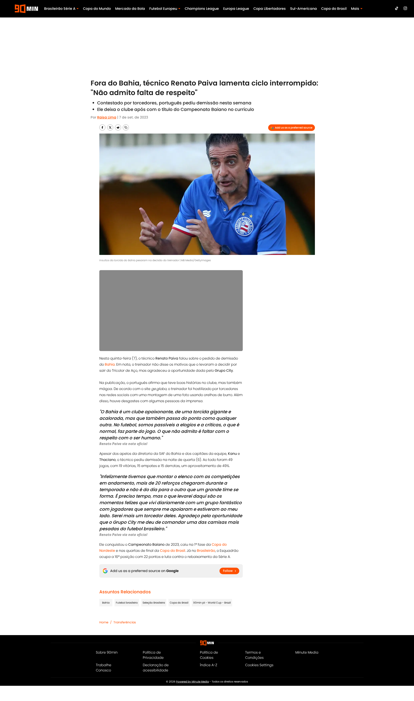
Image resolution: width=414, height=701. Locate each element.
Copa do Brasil (334, 8)
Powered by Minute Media (192, 681)
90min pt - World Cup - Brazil (212, 602)
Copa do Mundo (97, 8)
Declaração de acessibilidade (156, 668)
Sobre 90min (107, 652)
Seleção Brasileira (154, 602)
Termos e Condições (254, 655)
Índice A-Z (208, 665)
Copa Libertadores (269, 8)
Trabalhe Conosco (103, 668)
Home (103, 622)
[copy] (126, 127)
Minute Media (306, 652)
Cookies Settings (259, 665)
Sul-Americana (303, 8)
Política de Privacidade (153, 655)
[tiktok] (396, 8)
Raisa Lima (106, 117)
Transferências (124, 622)
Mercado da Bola (130, 8)
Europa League (236, 8)
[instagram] (405, 8)
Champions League (202, 8)
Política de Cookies (209, 655)
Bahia (106, 602)
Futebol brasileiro (127, 602)
